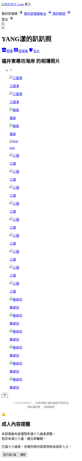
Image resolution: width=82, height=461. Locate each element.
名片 (36, 51)
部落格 (23, 51)
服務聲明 (49, 406)
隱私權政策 (33, 406)
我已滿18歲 (9, 454)
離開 (22, 454)
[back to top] (5, 395)
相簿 (10, 51)
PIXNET (26, 402)
